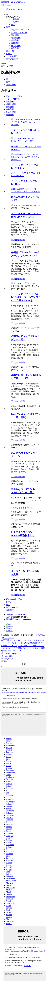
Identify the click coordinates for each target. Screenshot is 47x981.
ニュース (10, 51)
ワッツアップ (7, 659)
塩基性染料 (16, 38)
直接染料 (15, 43)
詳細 (23, 240)
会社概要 (15, 19)
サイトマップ (8, 638)
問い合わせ (16, 240)
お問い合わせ (12, 59)
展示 (13, 25)
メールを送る (7, 656)
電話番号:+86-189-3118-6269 (13, 2)
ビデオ (9, 54)
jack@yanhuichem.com (15, 614)
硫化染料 (15, 35)
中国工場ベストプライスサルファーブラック (21, 640)
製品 (8, 27)
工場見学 (15, 22)
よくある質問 (12, 56)
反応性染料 (16, 46)
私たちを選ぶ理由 (14, 599)
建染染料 (15, 48)
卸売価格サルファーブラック (27, 648)
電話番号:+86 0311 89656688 (18, 619)
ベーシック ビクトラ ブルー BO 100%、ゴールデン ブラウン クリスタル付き (26, 297)
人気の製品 (40, 635)
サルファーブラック (20, 30)
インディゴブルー (19, 32)
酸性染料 (15, 40)
